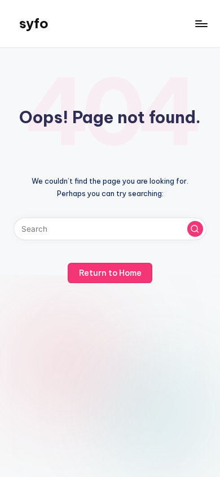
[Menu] (200, 23)
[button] (195, 229)
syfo (34, 23)
